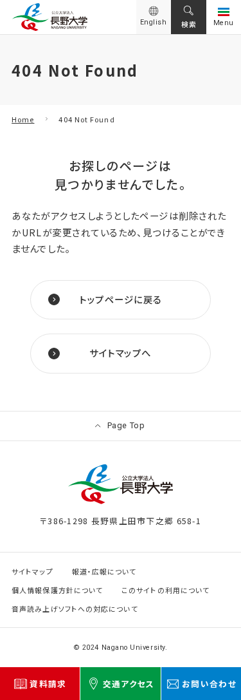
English (153, 22)
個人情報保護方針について (57, 590)
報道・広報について (104, 571)
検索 (189, 24)
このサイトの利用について (165, 590)
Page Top (126, 425)
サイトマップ (32, 571)
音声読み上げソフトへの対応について (75, 609)
